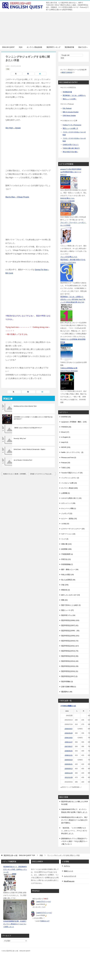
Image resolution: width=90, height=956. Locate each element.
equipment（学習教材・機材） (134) (74, 422)
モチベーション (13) (68, 534)
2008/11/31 (69, 755)
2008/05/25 (69, 751)
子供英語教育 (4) (67, 554)
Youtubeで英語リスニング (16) (72, 473)
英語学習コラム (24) (68, 615)
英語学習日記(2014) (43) (69, 661)
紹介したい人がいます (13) (70, 595)
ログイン (67, 866)
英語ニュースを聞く (69, 99)
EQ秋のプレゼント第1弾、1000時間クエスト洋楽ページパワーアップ (16, 474)
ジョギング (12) (66, 513)
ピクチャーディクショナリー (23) (73, 529)
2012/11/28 (69, 777)
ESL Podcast (67, 108)
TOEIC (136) (65, 468)
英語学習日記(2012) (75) (69, 651)
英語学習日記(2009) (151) (70, 636)
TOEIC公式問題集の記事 (68, 368)
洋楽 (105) (64, 585)
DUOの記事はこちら (67, 198)
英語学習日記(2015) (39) (69, 666)
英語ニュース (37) (67, 610)
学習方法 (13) (66, 559)
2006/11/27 (69, 742)
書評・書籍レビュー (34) (69, 569)
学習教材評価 (67, 92)
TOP (19, 855)
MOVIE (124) (65, 447)
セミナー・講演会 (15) (69, 518)
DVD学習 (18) (66, 417)
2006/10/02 (69, 737)
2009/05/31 (69, 764)
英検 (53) (64, 600)
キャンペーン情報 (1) (68, 508)
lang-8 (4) (64, 442)
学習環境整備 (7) (67, 564)
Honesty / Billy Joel (20, 438)
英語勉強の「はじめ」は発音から (74, 95)
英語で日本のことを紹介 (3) (71, 605)
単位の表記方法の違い (70, 152)
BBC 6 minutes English (70, 112)
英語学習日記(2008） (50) (70, 630)
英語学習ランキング (53, 47)
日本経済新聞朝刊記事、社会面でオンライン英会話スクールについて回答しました (14, 924)
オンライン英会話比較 (34, 47)
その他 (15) (65, 523)
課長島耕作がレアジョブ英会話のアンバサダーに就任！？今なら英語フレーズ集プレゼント (74, 841)
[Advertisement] (45, 28)
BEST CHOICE (67, 72)
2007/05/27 (69, 746)
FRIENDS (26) (66, 427)
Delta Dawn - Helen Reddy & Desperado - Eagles (29, 449)
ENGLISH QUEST (8, 47)
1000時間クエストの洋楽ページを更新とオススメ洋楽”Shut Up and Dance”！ (33, 418)
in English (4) (65, 437)
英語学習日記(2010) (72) (69, 641)
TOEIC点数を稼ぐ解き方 (71, 148)
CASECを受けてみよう (71, 144)
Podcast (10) (65, 462)
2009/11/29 (69, 773)
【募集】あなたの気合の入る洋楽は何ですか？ (28, 428)
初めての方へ (83, 47)
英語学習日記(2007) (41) (69, 625)
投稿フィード (68, 871)
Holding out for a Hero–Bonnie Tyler (25, 406)
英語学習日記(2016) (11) (69, 671)
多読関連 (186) (66, 549)
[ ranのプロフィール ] (43, 901)
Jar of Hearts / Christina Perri (23, 460)
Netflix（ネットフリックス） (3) (72, 452)
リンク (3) (64, 539)
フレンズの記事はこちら (68, 257)
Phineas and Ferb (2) (68, 457)
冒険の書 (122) (66, 544)
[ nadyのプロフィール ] (44, 912)
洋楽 (7, 69)
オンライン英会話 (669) (69, 488)
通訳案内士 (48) (66, 692)
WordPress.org (69, 881)
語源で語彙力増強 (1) (68, 686)
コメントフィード (70, 876)
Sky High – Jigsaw (13, 128)
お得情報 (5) (65, 493)
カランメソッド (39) (68, 503)
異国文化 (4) (65, 590)
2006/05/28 (69, 733)
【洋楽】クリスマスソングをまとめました (43, 474)
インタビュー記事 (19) (69, 483)
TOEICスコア (45, 921)
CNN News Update (69, 115)
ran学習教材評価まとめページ (70, 172)
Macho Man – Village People (17, 197)
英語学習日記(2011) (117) (70, 646)
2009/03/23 (69, 760)
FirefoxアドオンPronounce (72, 125)
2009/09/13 (69, 768)
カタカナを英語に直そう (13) (71, 498)
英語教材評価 (69, 47)
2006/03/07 (69, 729)
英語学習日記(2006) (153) (70, 620)
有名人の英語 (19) (67, 574)
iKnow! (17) (65, 432)
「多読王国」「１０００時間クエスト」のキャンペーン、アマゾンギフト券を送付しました (74, 830)
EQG (20, 47)
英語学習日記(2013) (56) (69, 656)
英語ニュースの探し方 (70, 128)
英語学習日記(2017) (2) (69, 676)
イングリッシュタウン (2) (70, 478)
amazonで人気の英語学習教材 (70, 169)
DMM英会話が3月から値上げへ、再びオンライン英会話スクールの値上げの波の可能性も (74, 820)
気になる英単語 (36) (68, 580)
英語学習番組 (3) (67, 681)
